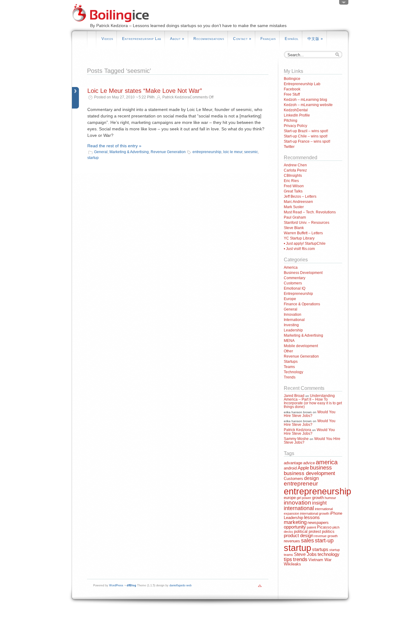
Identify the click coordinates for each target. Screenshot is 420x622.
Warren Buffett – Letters (303, 233)
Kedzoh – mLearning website (308, 105)
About (177, 39)
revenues (292, 541)
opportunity (295, 527)
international (299, 508)
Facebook (292, 89)
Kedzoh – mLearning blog (305, 99)
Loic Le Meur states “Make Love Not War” (144, 90)
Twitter (289, 147)
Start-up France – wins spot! (307, 141)
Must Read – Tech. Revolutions (310, 212)
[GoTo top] (259, 587)
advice (309, 463)
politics (328, 531)
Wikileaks (292, 564)
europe (290, 497)
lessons (312, 517)
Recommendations (208, 39)
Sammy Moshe (296, 439)
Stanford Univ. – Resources (306, 222)
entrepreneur (301, 483)
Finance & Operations (302, 304)
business (321, 468)
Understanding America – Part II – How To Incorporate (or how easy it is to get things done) (313, 401)
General (101, 152)
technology (328, 554)
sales (307, 540)
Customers (293, 283)
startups (320, 549)
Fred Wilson (294, 186)
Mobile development (301, 346)
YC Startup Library (299, 238)
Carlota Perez (295, 170)
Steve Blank (294, 228)
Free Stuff (292, 94)
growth (318, 497)
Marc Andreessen (298, 202)
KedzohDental (296, 110)
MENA (289, 341)
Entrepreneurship (298, 293)
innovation (297, 502)
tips (288, 559)
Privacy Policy (295, 126)
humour (330, 498)
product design (298, 535)
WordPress (116, 585)
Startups (291, 361)
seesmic (251, 152)
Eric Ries (291, 181)
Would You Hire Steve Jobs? (309, 414)
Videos (107, 39)
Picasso (324, 527)
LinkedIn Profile (297, 115)
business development (309, 473)
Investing (291, 325)
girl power (304, 498)
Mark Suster (294, 207)
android (290, 468)
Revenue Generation (168, 152)
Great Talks (293, 191)
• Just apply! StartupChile (305, 243)
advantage (293, 463)
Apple (303, 468)
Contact (242, 39)
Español (292, 39)
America (291, 267)
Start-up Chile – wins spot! (305, 136)
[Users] (343, 4)
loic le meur (232, 152)
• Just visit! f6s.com (299, 249)
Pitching (290, 120)
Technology (293, 372)
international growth (314, 513)
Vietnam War (319, 559)
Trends (289, 377)
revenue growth (326, 536)
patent (311, 527)
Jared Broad (294, 396)
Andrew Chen (295, 165)
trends (300, 559)
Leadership (293, 330)
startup (93, 158)
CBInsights (293, 175)
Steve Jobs (305, 554)
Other (288, 351)
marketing (295, 522)
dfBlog (131, 585)
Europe (290, 299)
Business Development (303, 273)
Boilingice (292, 79)
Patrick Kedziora (297, 430)
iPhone (336, 513)
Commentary (294, 278)
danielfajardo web (180, 585)
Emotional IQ (294, 288)
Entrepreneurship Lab (141, 39)
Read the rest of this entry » (114, 145)
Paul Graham (295, 217)
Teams (289, 367)
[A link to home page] (114, 28)
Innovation (292, 314)
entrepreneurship (206, 152)
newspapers (318, 522)
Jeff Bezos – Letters (300, 196)
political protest (307, 531)
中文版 (315, 39)
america (327, 462)
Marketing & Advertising (129, 152)
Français (268, 39)
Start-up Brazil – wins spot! (306, 131)
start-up (324, 540)
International (294, 320)
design (311, 478)
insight (319, 502)
